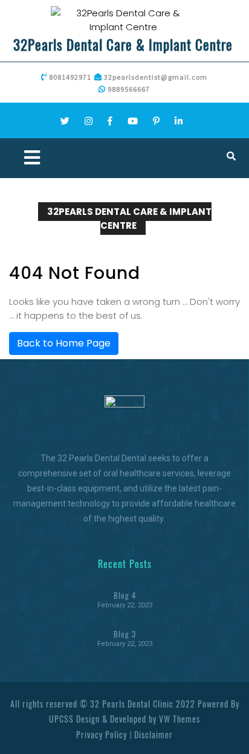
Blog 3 (125, 634)
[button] (66, 158)
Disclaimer (153, 734)
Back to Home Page (64, 343)
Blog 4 (125, 595)
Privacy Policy (101, 734)
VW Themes (178, 718)
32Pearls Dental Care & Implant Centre (123, 44)
